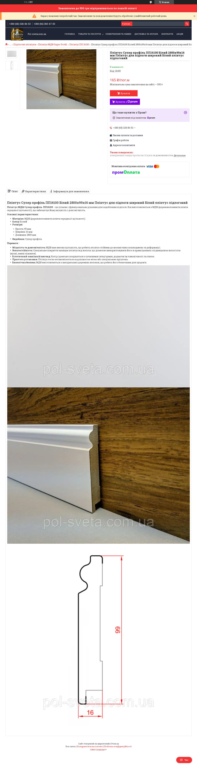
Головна (70, 34)
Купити (125, 93)
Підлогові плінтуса (24, 44)
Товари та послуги (89, 34)
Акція (179, 34)
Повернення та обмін (118, 34)
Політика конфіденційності (118, 746)
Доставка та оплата (146, 34)
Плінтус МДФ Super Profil (52, 44)
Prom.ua (115, 743)
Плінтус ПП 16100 (79, 44)
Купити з (121, 101)
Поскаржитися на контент (89, 746)
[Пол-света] (17, 34)
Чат (186, 760)
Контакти (167, 34)
